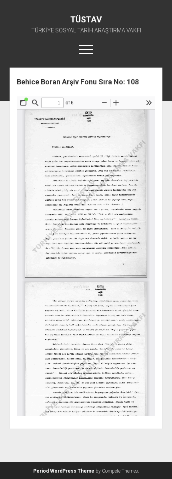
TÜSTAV (86, 19)
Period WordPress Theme (63, 471)
